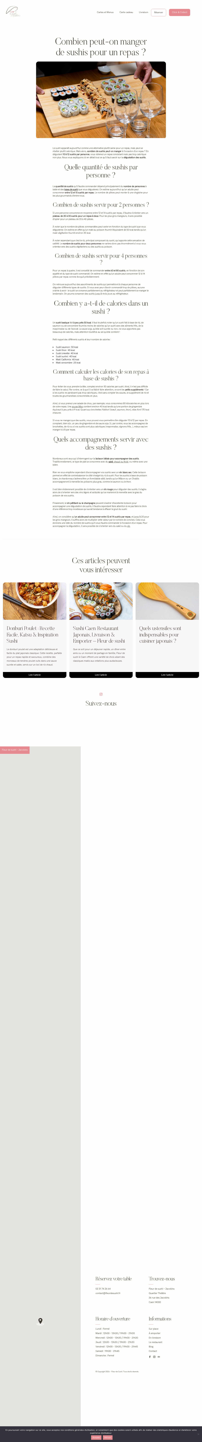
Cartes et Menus (105, 12)
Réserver (158, 12)
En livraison (155, 1337)
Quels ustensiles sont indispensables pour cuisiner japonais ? (160, 635)
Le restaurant (155, 1342)
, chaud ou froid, (119, 461)
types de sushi (71, 189)
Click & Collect (179, 12)
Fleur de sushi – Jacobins (15, 750)
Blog (151, 1346)
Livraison (143, 12)
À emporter (154, 1333)
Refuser (107, 1437)
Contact (153, 1351)
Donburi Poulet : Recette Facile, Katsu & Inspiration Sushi (32, 635)
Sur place (153, 1329)
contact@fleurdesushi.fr (108, 1293)
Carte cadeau (126, 12)
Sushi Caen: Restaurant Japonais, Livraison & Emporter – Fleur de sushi (99, 635)
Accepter (96, 1437)
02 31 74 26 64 (103, 1288)
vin (128, 526)
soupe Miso (77, 406)
